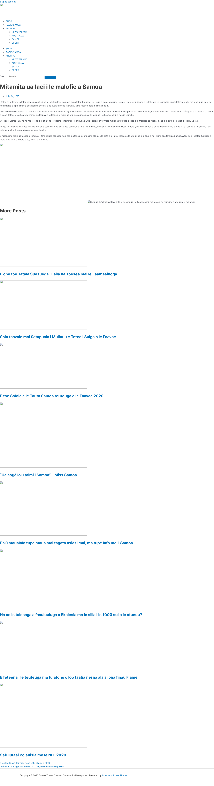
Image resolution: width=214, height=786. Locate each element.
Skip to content (8, 1)
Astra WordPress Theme (114, 775)
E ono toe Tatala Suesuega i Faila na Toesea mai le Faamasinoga (58, 274)
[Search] (50, 77)
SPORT (15, 42)
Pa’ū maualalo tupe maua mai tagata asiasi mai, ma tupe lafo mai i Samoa (66, 543)
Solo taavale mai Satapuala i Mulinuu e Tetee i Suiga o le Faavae (58, 337)
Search (3, 76)
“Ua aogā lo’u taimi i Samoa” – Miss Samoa (38, 475)
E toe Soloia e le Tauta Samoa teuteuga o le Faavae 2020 (52, 396)
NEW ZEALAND (19, 32)
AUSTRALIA (18, 35)
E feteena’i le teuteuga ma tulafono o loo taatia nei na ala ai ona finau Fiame (69, 677)
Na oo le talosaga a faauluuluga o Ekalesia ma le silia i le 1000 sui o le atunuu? (71, 614)
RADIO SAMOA (13, 24)
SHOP (9, 21)
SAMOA (15, 39)
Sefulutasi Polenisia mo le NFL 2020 (33, 755)
